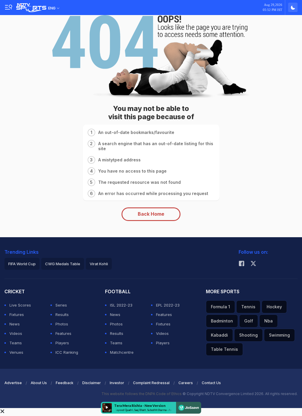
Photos (61, 324)
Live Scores (20, 305)
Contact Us (211, 383)
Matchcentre (122, 352)
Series (61, 305)
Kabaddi (219, 335)
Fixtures (16, 314)
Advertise (13, 383)
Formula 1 (220, 306)
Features (63, 333)
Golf (248, 320)
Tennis (248, 306)
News (14, 324)
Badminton (222, 320)
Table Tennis (224, 349)
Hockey (274, 306)
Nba (268, 320)
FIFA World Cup (22, 263)
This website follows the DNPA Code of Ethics (142, 394)
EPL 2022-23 (168, 305)
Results (62, 314)
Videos (15, 333)
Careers (185, 383)
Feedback (64, 383)
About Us (39, 383)
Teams (15, 342)
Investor (117, 383)
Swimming (279, 335)
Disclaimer (91, 383)
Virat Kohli (99, 263)
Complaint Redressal (151, 383)
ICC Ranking (66, 352)
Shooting (248, 335)
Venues (16, 352)
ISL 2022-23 (121, 305)
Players (62, 342)
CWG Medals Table (62, 263)
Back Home (151, 214)
